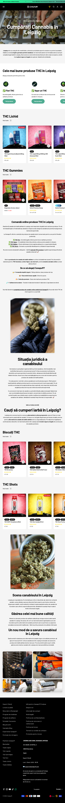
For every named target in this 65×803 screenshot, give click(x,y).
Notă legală (30, 714)
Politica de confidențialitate (35, 718)
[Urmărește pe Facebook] (4, 789)
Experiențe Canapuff (10, 731)
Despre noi (29, 707)
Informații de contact (33, 711)
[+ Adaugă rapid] (48, 145)
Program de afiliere (9, 718)
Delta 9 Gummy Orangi (36, 208)
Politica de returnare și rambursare (34, 722)
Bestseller (6, 744)
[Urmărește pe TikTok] (13, 789)
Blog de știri (7, 725)
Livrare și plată (8, 707)
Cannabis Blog (7, 728)
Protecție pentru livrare (34, 734)
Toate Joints (7, 761)
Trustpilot (37, 789)
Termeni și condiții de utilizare (36, 730)
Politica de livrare (32, 727)
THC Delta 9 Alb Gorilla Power (38, 470)
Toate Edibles (7, 765)
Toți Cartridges (8, 754)
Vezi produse (9, 101)
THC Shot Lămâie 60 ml (36, 522)
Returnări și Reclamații (10, 711)
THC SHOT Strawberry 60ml (12, 522)
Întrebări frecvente (9, 721)
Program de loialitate (10, 714)
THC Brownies (8, 470)
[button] (7, 158)
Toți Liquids (6, 751)
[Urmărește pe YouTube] (10, 789)
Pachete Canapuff (9, 741)
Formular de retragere (10, 735)
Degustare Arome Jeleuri (11, 208)
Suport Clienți (7, 704)
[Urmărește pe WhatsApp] (16, 789)
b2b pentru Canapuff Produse (36, 704)
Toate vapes (7, 748)
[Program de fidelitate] (50, 7)
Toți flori (5, 758)
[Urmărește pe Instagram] (7, 789)
